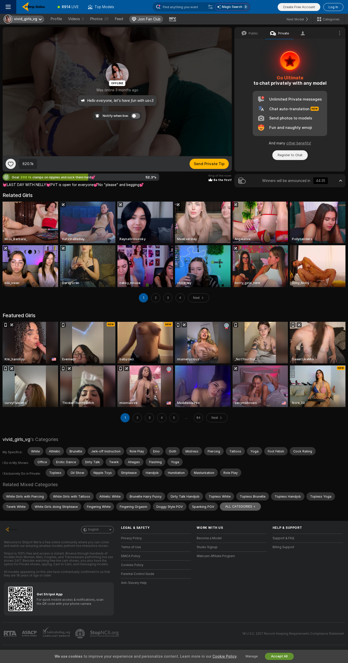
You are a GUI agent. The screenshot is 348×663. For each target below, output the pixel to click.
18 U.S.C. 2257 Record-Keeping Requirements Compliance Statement (293, 633)
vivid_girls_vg (16, 439)
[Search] (210, 6)
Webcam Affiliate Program (216, 556)
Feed (119, 19)
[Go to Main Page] (34, 7)
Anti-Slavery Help (134, 583)
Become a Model (209, 538)
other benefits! (298, 143)
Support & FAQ (283, 538)
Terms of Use (131, 547)
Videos (76, 19)
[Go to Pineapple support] (80, 634)
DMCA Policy (130, 556)
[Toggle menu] (8, 7)
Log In (333, 7)
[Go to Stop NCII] (105, 634)
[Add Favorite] (11, 164)
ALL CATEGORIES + (240, 506)
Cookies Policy (132, 565)
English (93, 529)
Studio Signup (207, 547)
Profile (56, 19)
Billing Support (283, 547)
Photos (99, 19)
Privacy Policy (131, 538)
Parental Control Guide (137, 574)
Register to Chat (290, 155)
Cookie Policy (224, 656)
